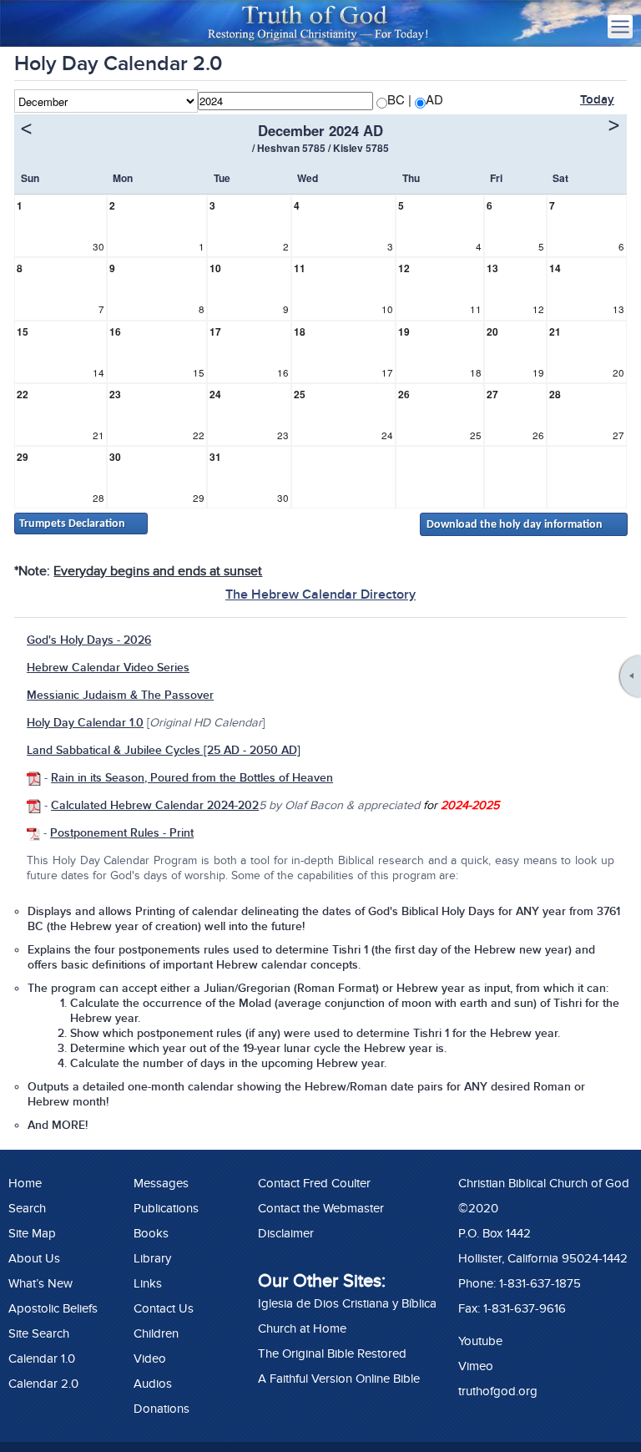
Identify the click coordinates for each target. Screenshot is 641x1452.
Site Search (38, 1333)
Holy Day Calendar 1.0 (85, 723)
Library (152, 1258)
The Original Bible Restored (332, 1353)
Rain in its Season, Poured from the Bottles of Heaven (192, 778)
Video (150, 1358)
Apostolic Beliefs (53, 1308)
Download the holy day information (514, 525)
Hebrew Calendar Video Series (108, 667)
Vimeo (475, 1366)
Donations (161, 1408)
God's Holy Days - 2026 (89, 640)
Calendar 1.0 (41, 1358)
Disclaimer (286, 1233)
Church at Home (302, 1328)
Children (156, 1333)
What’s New (40, 1283)
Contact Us (164, 1308)
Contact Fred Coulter (314, 1183)
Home (25, 1183)
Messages (161, 1183)
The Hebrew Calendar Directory (320, 594)
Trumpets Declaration (72, 524)
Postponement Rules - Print (122, 833)
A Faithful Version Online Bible (339, 1378)
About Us (34, 1258)
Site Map (32, 1233)
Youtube (480, 1340)
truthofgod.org (498, 1391)
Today (597, 100)
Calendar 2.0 (43, 1383)
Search (27, 1208)
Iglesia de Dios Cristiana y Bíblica (347, 1303)
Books (151, 1233)
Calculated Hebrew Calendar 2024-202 (155, 805)
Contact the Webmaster (321, 1208)
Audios (153, 1383)
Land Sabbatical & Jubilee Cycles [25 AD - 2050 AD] (163, 750)
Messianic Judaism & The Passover (120, 695)
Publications (166, 1208)
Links (148, 1283)
